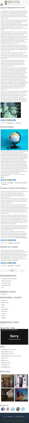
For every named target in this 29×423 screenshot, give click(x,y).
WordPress (22, 421)
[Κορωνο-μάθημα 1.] (14, 149)
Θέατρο (3, 307)
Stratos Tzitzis (18, 122)
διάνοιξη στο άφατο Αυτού (21, 237)
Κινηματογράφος (4, 309)
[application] (14, 337)
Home (5, 416)
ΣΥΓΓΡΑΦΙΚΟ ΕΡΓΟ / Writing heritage (8, 349)
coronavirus (17, 182)
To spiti (3, 287)
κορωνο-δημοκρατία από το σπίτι (13, 8)
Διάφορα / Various (10, 122)
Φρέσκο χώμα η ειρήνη (6, 280)
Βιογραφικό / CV (10, 416)
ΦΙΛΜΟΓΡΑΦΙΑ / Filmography (7, 351)
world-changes (24, 182)
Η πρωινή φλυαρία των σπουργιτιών (9, 278)
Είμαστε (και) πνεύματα (9, 247)
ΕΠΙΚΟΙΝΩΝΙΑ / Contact (6, 367)
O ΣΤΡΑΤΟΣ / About (5, 365)
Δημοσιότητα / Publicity (6, 362)
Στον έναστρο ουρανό (6, 283)
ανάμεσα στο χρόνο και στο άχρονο (14, 188)
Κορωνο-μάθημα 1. (8, 127)
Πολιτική (3, 315)
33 (8, 270)
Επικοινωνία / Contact (19, 416)
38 (22, 270)
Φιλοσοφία (11, 243)
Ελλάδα (3, 304)
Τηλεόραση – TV (4, 358)
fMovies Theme (13, 421)
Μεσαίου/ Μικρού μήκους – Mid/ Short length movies (11, 356)
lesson (20, 182)
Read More (2, 177)
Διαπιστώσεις (11, 265)
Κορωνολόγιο (10, 182)
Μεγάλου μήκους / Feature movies (8, 353)
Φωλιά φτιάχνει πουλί (6, 285)
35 (15, 270)
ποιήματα (3, 313)
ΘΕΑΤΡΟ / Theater (4, 360)
